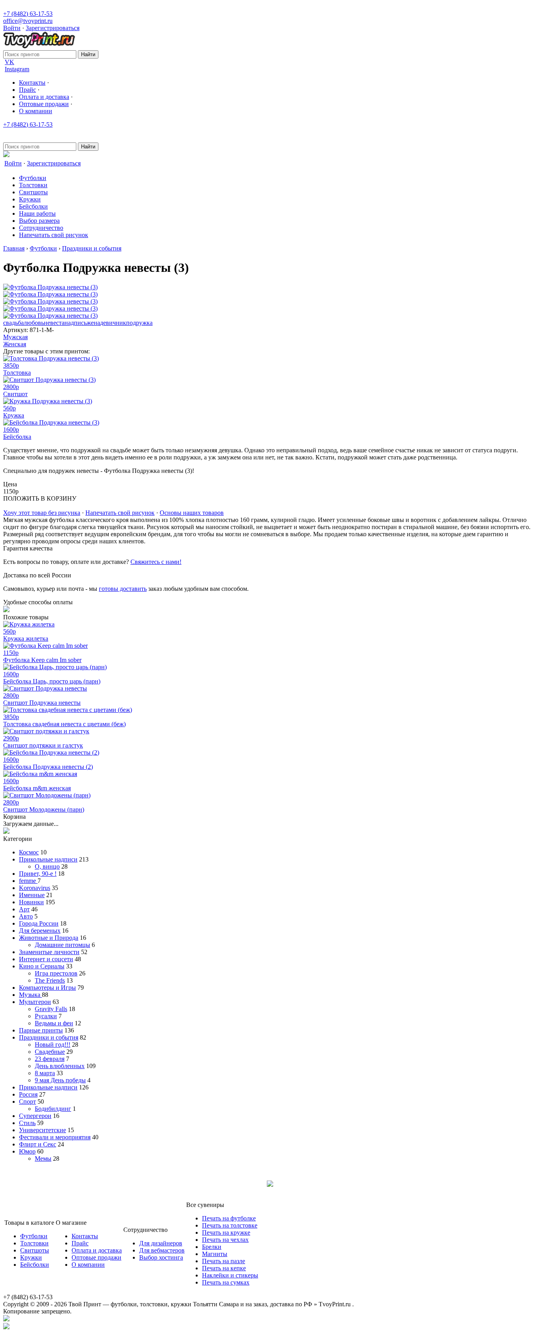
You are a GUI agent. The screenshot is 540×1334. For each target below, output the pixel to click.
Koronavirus (34, 887)
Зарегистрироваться (52, 28)
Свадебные (50, 1051)
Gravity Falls (51, 1009)
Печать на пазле (223, 1261)
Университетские (42, 1130)
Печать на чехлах (225, 1239)
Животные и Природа (48, 937)
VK (9, 62)
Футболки (32, 178)
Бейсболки (33, 206)
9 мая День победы (60, 1080)
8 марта (45, 1073)
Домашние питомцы (62, 944)
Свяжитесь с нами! (155, 561)
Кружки (30, 199)
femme (28, 880)
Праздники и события (91, 248)
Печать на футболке (229, 1218)
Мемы (43, 1158)
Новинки (31, 902)
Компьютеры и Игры (47, 987)
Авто (26, 916)
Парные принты (41, 1030)
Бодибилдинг (53, 1108)
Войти (12, 28)
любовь (34, 322)
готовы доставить (123, 588)
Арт (24, 909)
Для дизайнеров (160, 1243)
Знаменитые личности (49, 952)
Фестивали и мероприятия (55, 1137)
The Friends (50, 980)
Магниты (214, 1254)
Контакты (32, 82)
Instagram (17, 69)
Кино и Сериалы (41, 966)
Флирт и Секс (37, 1144)
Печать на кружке (226, 1232)
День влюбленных (60, 1066)
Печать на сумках (225, 1282)
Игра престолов (56, 973)
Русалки (46, 1016)
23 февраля (49, 1058)
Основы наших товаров (192, 512)
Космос (29, 852)
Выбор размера (39, 220)
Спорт (27, 1101)
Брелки (211, 1246)
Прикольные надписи (48, 859)
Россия (28, 1094)
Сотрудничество (41, 227)
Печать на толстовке (229, 1225)
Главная (14, 248)
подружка (139, 322)
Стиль (27, 1123)
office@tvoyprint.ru (28, 20)
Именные (32, 895)
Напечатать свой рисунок (53, 235)
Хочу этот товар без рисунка (41, 512)
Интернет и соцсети (46, 959)
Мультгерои (35, 1001)
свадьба (13, 322)
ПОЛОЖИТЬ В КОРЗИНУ (39, 498)
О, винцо (47, 866)
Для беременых (39, 930)
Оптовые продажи (44, 104)
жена (93, 322)
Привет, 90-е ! (38, 873)
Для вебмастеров (162, 1250)
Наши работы (37, 213)
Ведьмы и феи (54, 1023)
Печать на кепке (224, 1268)
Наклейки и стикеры (230, 1275)
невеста (54, 322)
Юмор (27, 1151)
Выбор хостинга (161, 1257)
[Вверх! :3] (270, 1319)
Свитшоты (33, 192)
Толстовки (33, 185)
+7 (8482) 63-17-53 (28, 13)
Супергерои (35, 1115)
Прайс (27, 89)
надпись (75, 322)
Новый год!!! (52, 1044)
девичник (113, 322)
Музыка (30, 994)
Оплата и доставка (44, 96)
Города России (39, 923)
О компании (35, 111)
